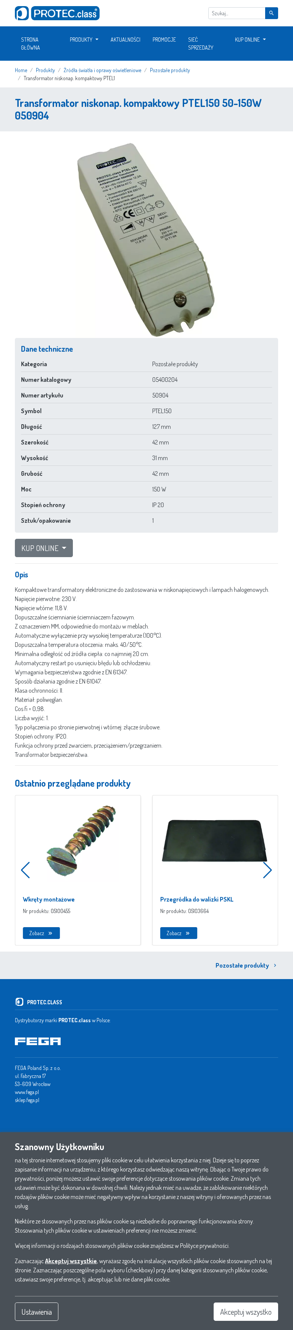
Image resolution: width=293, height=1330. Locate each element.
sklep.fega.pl (27, 1100)
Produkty (81, 39)
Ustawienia (36, 1312)
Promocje (164, 39)
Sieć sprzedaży (200, 43)
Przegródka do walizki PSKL (196, 899)
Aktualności (125, 39)
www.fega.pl (27, 1092)
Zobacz (36, 933)
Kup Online (247, 39)
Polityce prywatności (204, 1245)
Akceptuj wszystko (246, 1312)
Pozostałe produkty (242, 965)
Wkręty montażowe (49, 899)
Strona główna (30, 43)
